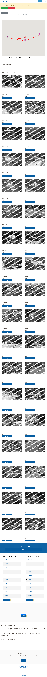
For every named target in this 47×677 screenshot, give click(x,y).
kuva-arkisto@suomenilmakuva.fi (9, 643)
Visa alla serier (6, 599)
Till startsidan (5, 12)
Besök (23, 660)
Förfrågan (6, 280)
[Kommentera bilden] (12, 84)
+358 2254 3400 (25, 671)
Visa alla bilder (29, 599)
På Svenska (40, 1)
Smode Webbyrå (23, 675)
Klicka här (23, 549)
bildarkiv (19, 629)
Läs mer (23, 615)
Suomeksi (44, 1)
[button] (25, 37)
